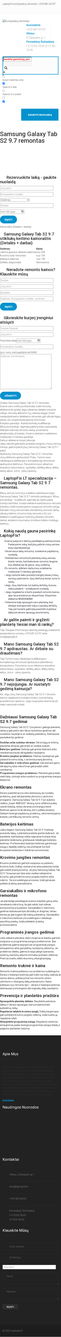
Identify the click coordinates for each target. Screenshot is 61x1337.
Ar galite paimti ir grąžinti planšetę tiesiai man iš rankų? (27, 622)
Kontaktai (8, 1151)
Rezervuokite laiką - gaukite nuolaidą (28, 179)
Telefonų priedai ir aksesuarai (18, 1135)
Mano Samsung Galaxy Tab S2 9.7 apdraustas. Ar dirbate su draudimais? (29, 649)
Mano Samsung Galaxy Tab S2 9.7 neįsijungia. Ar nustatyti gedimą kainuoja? (29, 684)
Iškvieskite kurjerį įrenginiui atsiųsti (26, 320)
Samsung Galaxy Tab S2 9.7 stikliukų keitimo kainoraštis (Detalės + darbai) (27, 239)
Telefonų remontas (13, 1130)
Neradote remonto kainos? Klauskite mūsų (27, 271)
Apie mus (8, 1146)
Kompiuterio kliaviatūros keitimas (20, 1125)
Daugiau (8, 1100)
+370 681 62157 (47, 4)
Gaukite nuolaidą (40, 115)
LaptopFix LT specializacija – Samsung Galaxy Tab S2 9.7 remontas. (28, 483)
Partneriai (8, 1140)
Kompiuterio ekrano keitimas (18, 1120)
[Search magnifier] (5, 68)
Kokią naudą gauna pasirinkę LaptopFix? (28, 533)
